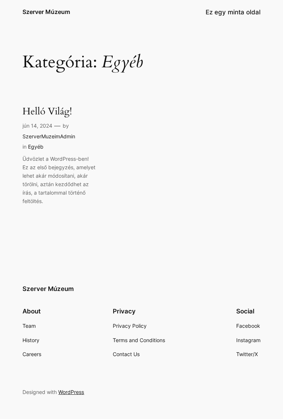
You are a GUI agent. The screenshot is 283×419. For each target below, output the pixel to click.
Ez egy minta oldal (233, 12)
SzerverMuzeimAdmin (48, 136)
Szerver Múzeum (46, 11)
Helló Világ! (47, 111)
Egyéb (35, 146)
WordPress (71, 392)
